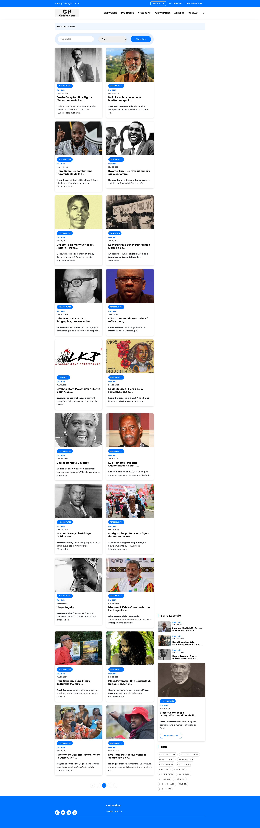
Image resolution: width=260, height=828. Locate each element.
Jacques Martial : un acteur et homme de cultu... (187, 629)
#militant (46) (166, 774)
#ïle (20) (183, 784)
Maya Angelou (66, 607)
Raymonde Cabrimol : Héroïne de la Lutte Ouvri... (78, 756)
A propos (179, 13)
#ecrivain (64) (166, 764)
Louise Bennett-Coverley (73, 462)
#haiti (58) (164, 769)
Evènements (127, 13)
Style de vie (144, 13)
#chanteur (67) (166, 759)
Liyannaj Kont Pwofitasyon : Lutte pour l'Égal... (78, 390)
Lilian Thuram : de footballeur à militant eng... (128, 320)
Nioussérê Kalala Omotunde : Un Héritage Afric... (129, 609)
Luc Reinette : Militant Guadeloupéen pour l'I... (123, 464)
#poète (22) (179, 779)
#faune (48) (179, 769)
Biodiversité (110, 13)
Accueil (62, 26)
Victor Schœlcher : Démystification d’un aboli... (178, 714)
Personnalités (162, 13)
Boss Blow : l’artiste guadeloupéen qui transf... (187, 643)
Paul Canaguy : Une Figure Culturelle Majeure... (74, 683)
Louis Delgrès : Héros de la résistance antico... (125, 390)
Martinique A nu (114, 811)
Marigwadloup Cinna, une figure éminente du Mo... (129, 535)
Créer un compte (193, 3)
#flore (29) (164, 779)
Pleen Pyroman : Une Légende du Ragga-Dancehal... (129, 683)
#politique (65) (186, 759)
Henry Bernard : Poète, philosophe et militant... (185, 657)
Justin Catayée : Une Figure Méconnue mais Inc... (74, 99)
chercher (141, 39)
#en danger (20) (167, 784)
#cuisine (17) (165, 789)
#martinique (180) (167, 754)
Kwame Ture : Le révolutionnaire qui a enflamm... (129, 173)
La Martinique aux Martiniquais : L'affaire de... (129, 246)
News (72, 26)
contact (193, 13)
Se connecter (175, 3)
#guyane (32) (183, 774)
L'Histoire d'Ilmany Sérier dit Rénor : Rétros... (75, 246)
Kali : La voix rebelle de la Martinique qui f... (124, 99)
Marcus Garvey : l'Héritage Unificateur (74, 535)
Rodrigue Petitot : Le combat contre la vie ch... (127, 756)
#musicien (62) (184, 764)
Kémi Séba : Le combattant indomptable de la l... (74, 173)
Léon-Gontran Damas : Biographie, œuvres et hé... (74, 320)
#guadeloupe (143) (190, 754)
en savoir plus (171, 736)
